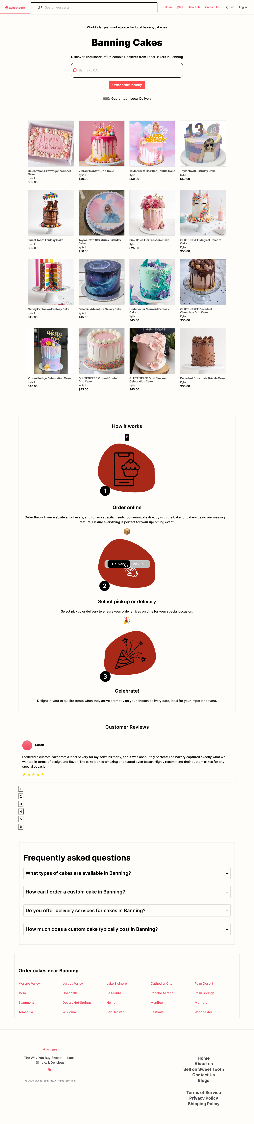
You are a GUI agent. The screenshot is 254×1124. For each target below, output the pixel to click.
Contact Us (203, 1074)
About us (203, 1063)
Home (204, 1058)
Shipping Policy (203, 1103)
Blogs (203, 1080)
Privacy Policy (203, 1098)
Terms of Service (203, 1092)
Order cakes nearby (127, 85)
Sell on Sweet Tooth (203, 1069)
